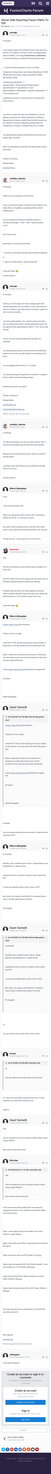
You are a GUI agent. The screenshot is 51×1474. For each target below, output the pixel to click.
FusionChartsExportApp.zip (13, 409)
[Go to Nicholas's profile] (5, 1161)
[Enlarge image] (17, 271)
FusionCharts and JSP (31, 26)
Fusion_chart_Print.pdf (11, 625)
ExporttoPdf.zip (9, 168)
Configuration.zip (9, 405)
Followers (23, 1430)
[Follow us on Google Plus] (35, 1466)
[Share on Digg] (16, 1449)
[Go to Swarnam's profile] (5, 550)
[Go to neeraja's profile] (5, 33)
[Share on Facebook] (7, 1449)
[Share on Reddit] (24, 1449)
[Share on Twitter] (3, 1449)
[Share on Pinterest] (37, 1449)
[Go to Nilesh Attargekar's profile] (5, 489)
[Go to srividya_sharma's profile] (5, 179)
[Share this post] (46, 35)
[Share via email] (33, 1449)
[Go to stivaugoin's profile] (5, 1355)
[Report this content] (43, 35)
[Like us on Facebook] (22, 1466)
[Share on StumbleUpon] (28, 1449)
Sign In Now (25, 1420)
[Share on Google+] (12, 1449)
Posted (18, 35)
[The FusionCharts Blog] (16, 1466)
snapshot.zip (8, 1339)
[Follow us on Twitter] (28, 1466)
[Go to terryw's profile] (5, 1054)
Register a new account (26, 1402)
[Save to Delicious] (20, 1449)
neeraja (6, 26)
